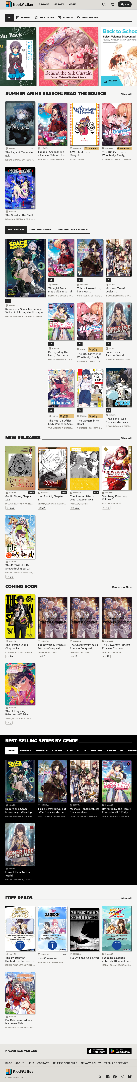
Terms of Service (116, 1063)
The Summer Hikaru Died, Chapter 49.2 (82, 498)
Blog (8, 1063)
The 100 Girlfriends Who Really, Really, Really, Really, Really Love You (114, 153)
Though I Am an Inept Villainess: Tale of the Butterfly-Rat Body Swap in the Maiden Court (51, 153)
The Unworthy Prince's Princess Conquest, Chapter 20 (51, 646)
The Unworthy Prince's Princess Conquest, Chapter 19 (84, 646)
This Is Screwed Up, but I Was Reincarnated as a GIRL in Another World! (89, 290)
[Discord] (108, 1077)
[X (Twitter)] (100, 1077)
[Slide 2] (68, 56)
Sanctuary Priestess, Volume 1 (114, 498)
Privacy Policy (91, 1063)
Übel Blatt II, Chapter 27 (51, 498)
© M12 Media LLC (14, 1077)
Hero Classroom (47, 958)
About (20, 1063)
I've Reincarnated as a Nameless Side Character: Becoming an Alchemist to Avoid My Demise (20, 1022)
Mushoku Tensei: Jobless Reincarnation (116, 290)
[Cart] (112, 4)
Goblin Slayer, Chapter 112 (19, 498)
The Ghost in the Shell (19, 215)
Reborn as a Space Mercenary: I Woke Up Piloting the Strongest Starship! (24, 310)
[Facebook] (115, 1077)
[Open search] (104, 4)
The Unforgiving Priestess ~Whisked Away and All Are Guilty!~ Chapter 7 (17, 713)
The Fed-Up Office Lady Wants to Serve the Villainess (61, 422)
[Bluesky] (130, 1077)
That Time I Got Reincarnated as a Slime (117, 420)
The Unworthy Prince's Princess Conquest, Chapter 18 (116, 646)
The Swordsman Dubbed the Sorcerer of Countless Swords (19, 959)
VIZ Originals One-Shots (84, 957)
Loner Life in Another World (115, 353)
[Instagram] (122, 1077)
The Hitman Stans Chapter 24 (16, 646)
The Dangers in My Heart (88, 422)
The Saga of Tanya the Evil (19, 154)
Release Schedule (64, 1063)
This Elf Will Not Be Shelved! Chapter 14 (17, 567)
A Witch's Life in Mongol (80, 153)
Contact (43, 1063)
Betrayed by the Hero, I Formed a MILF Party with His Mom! (60, 353)
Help (31, 1063)
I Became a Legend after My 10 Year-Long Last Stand (116, 959)
